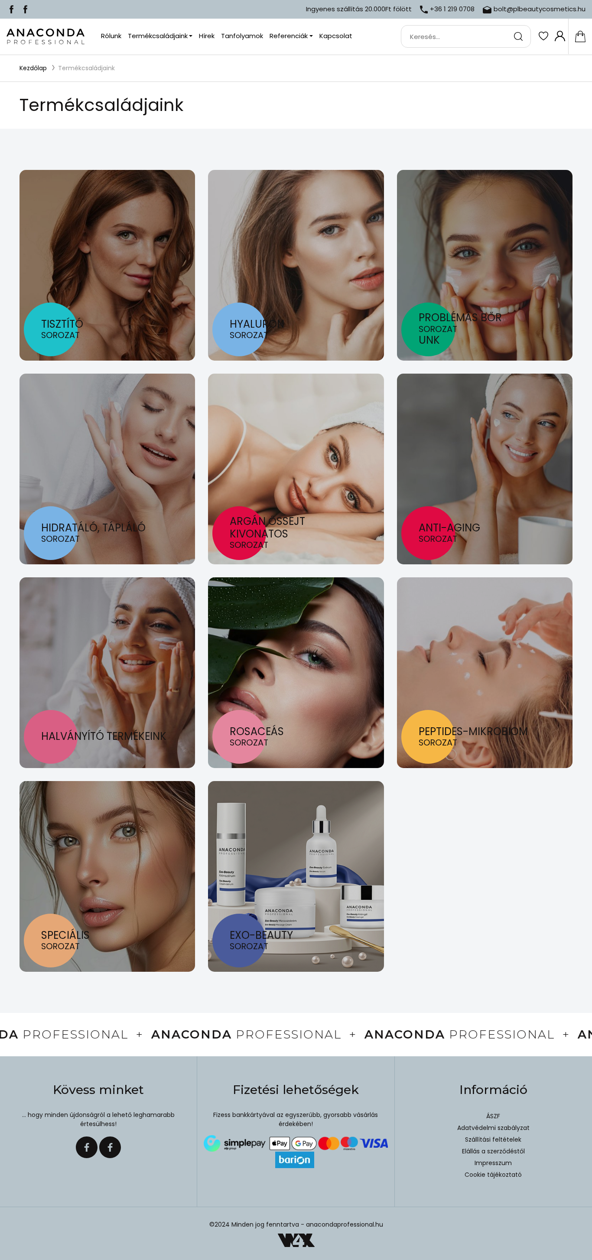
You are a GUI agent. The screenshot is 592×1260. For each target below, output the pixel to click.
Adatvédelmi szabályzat (493, 1127)
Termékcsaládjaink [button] (158, 35)
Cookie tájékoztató (493, 1174)
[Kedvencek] (543, 36)
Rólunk (111, 35)
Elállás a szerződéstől (493, 1151)
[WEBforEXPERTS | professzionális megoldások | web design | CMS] (296, 1240)
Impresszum (493, 1163)
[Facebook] (11, 8)
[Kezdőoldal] (46, 37)
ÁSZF (493, 1116)
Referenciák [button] (289, 35)
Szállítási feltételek (493, 1139)
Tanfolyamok (242, 35)
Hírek (207, 35)
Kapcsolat (335, 35)
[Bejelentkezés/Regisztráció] (559, 36)
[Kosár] (580, 36)
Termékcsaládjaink (86, 68)
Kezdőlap (33, 68)
